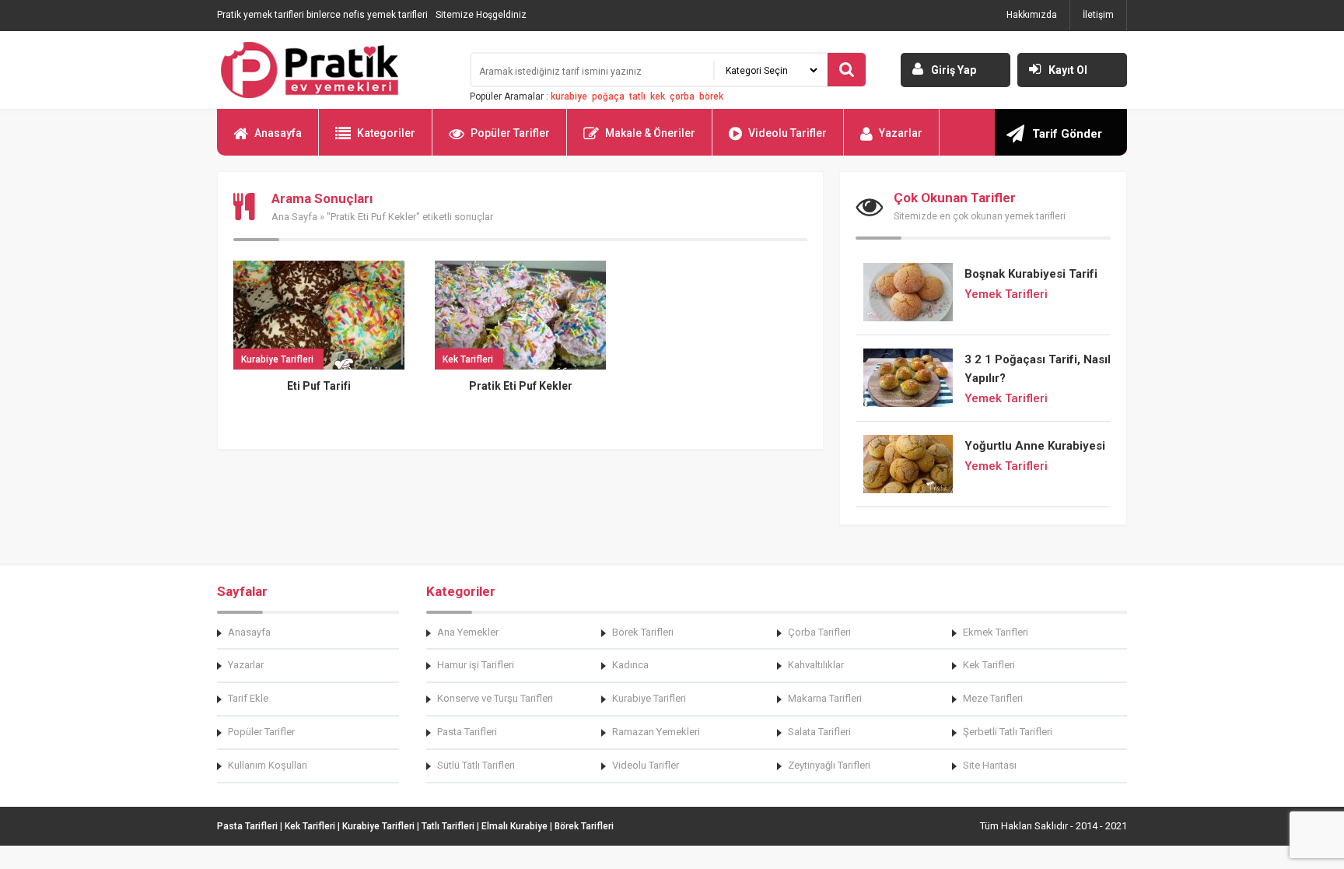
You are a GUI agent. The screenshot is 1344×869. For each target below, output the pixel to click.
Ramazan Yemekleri (656, 732)
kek (657, 96)
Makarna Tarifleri (825, 698)
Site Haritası (990, 765)
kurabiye (569, 96)
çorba (682, 96)
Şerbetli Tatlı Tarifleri (1007, 732)
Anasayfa (278, 133)
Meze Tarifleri (993, 698)
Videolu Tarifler (787, 133)
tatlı (637, 96)
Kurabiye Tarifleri (649, 698)
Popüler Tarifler (510, 133)
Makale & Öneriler (650, 133)
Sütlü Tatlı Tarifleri (476, 765)
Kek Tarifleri (989, 665)
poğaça (608, 96)
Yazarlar (900, 133)
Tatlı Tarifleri (448, 826)
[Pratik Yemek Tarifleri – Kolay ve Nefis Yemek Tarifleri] (333, 70)
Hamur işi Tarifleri (475, 665)
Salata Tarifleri (819, 732)
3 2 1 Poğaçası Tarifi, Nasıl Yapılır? (1037, 368)
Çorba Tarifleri (819, 632)
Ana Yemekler (468, 632)
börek (711, 96)
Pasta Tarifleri (467, 732)
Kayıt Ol (1067, 70)
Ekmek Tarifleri (995, 632)
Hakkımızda (1031, 14)
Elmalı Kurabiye (514, 826)
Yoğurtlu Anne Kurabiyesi (1034, 446)
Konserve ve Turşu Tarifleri (495, 698)
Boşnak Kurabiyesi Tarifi (1030, 274)
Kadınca (630, 665)
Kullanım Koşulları (267, 765)
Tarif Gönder (1067, 134)
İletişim (1098, 14)
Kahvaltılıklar (816, 665)
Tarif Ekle (248, 698)
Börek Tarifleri (643, 632)
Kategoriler (386, 133)
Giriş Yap (953, 70)
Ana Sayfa (294, 217)
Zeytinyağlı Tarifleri (829, 765)
